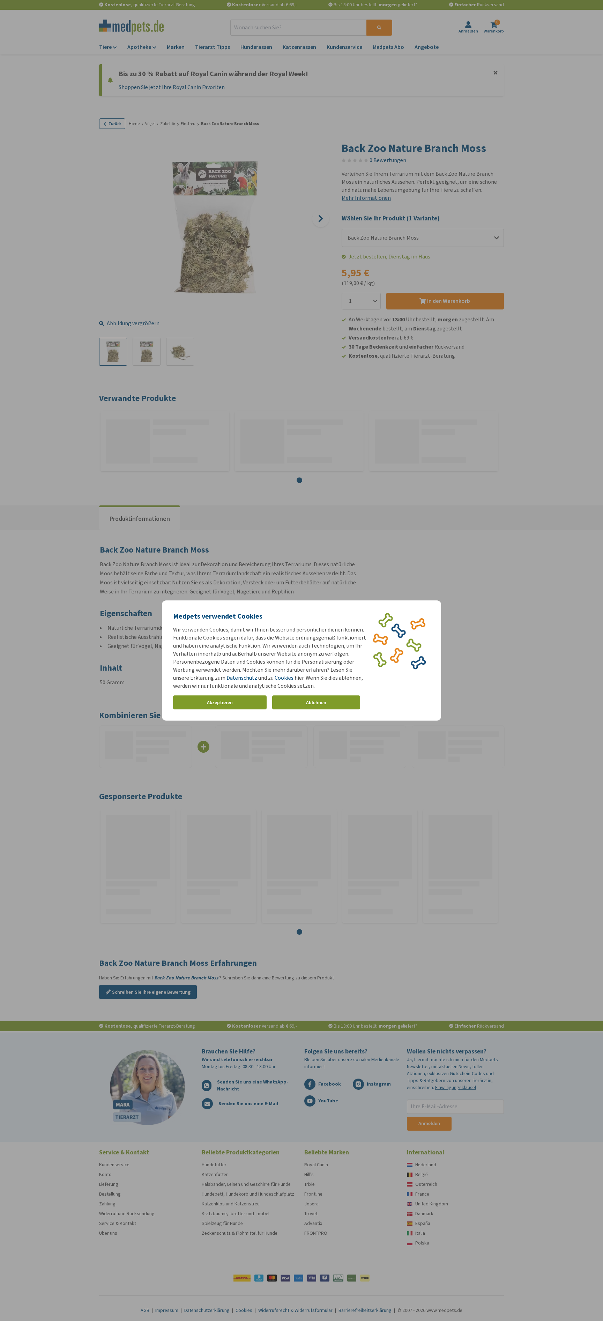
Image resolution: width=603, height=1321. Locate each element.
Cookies (284, 677)
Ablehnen (316, 702)
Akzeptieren (220, 702)
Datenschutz (241, 677)
